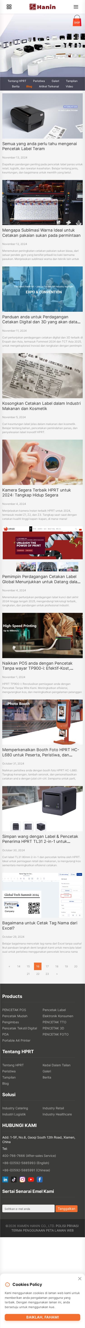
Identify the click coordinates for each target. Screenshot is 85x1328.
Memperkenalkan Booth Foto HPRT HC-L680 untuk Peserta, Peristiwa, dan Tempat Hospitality (40, 754)
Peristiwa (39, 81)
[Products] (9, 7)
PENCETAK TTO (54, 1022)
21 (28, 974)
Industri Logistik (14, 1114)
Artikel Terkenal (49, 86)
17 (47, 966)
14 (18, 966)
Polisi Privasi (67, 1226)
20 (76, 966)
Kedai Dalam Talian (56, 1065)
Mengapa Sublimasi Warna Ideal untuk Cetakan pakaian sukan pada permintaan (41, 233)
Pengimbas (10, 1022)
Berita (15, 86)
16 (37, 966)
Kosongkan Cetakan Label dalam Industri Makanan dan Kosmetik (41, 406)
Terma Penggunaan (28, 1230)
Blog (29, 86)
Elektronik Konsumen (58, 1016)
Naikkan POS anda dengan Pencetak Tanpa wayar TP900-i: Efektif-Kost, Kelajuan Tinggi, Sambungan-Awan (37, 668)
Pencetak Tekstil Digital (19, 1028)
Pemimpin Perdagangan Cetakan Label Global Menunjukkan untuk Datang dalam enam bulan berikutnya (41, 581)
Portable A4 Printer (16, 1040)
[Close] (80, 1279)
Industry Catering (15, 1108)
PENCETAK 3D (53, 1028)
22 (37, 974)
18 (56, 966)
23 (47, 974)
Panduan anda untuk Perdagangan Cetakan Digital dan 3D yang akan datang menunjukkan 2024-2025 (42, 321)
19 (66, 966)
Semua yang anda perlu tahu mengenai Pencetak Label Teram (39, 146)
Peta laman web (60, 1230)
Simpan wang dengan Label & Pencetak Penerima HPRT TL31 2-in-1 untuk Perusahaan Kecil (40, 841)
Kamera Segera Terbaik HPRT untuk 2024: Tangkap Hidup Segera (36, 493)
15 (28, 966)
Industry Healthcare (57, 1114)
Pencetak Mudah (14, 1016)
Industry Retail (53, 1108)
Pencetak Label (54, 1010)
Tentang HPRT (17, 81)
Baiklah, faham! (42, 1317)
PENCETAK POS (14, 1010)
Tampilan (72, 81)
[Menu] (76, 7)
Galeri (55, 81)
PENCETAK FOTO (56, 1034)
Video (69, 86)
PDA (5, 1034)
